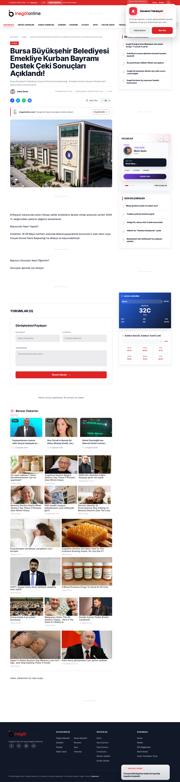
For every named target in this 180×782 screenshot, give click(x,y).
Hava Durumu (102, 742)
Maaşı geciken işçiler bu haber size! (142, 206)
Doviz (99, 738)
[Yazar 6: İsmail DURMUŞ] (133, 185)
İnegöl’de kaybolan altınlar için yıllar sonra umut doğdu (146, 72)
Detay (166, 301)
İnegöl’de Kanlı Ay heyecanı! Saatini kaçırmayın (143, 81)
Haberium (95, 776)
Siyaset (85, 25)
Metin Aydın (140, 151)
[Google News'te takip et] (30, 100)
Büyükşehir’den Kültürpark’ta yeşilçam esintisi (144, 240)
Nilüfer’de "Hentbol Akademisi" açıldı (144, 230)
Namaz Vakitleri (103, 756)
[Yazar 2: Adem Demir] (123, 185)
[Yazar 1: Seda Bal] (121, 185)
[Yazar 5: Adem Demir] (131, 185)
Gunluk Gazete (103, 761)
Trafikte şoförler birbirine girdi (140, 214)
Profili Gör (145, 176)
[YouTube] (33, 746)
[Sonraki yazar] (166, 138)
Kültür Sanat (108, 25)
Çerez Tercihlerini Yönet (147, 756)
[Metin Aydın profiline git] (127, 150)
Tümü (166, 341)
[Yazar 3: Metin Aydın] (126, 185)
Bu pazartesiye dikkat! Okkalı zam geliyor (145, 63)
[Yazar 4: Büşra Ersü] (129, 185)
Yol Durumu (101, 751)
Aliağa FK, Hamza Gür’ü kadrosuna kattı (145, 222)
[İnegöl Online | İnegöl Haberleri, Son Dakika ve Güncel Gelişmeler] (24, 13)
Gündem (61, 25)
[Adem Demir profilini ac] (12, 91)
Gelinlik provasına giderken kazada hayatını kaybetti (146, 54)
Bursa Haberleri (46, 25)
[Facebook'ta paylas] (12, 100)
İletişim (161, 2)
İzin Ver (162, 30)
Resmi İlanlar (142, 751)
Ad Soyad (20, 332)
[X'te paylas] (18, 100)
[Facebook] (11, 746)
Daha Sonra (139, 30)
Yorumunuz (21, 348)
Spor (95, 25)
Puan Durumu (102, 747)
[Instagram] (26, 746)
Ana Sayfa (14, 37)
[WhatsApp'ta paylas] (24, 100)
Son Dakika (8, 25)
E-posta (66, 332)
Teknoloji (124, 25)
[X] (18, 746)
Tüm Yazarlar (161, 185)
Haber (24, 37)
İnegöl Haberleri (26, 25)
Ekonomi (73, 25)
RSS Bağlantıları (144, 747)
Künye (154, 2)
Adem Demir (22, 91)
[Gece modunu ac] (168, 2)
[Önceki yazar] (161, 138)
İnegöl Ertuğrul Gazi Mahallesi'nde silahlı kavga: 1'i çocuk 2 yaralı (144, 45)
